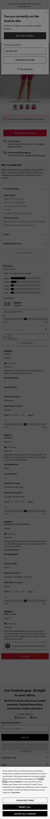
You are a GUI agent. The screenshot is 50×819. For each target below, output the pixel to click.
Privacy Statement (16, 782)
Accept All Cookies (25, 813)
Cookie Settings (25, 800)
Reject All (25, 807)
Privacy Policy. (15, 792)
